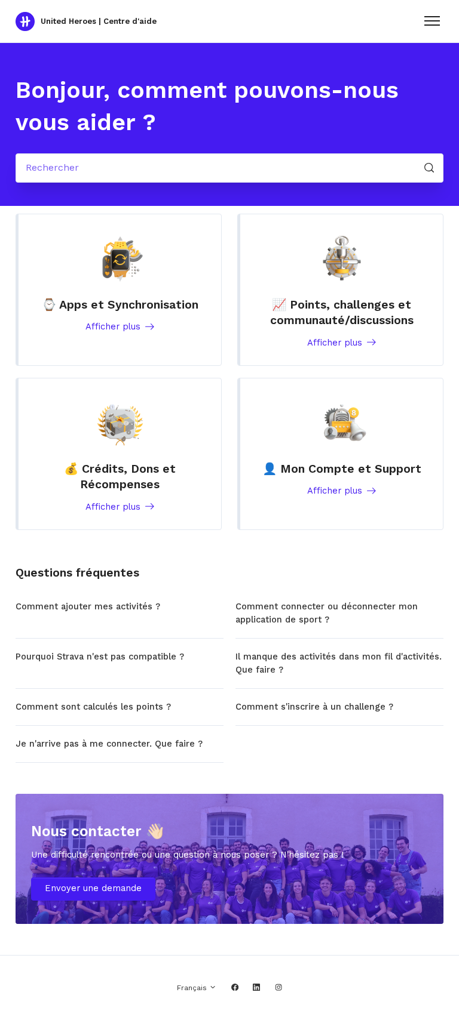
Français (193, 988)
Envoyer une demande (93, 888)
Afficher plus (114, 326)
